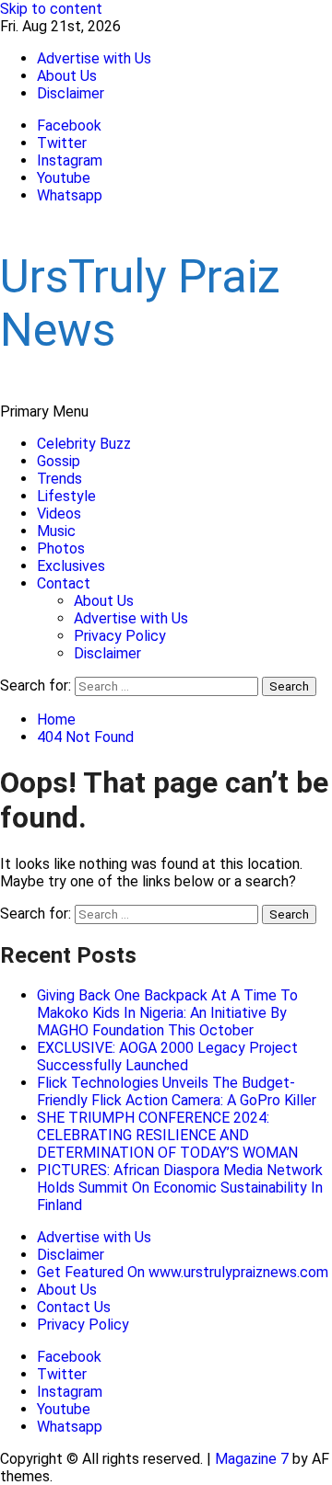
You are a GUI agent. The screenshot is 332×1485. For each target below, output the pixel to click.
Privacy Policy (120, 636)
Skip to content (51, 8)
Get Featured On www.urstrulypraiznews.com (182, 1272)
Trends (59, 478)
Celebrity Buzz (84, 443)
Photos (61, 548)
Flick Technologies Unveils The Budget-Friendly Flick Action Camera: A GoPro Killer (176, 1091)
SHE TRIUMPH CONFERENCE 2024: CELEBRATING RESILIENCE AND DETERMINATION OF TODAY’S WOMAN (167, 1135)
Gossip (58, 461)
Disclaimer (70, 93)
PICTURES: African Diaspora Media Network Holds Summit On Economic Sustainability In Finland (180, 1187)
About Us (67, 76)
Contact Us (74, 1307)
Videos (59, 513)
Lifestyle (66, 496)
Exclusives (71, 566)
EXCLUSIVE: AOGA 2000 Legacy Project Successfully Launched (167, 1056)
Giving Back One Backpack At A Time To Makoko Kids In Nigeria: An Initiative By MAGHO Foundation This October (167, 1013)
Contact (63, 583)
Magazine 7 (252, 1459)
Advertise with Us (94, 58)
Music (56, 531)
